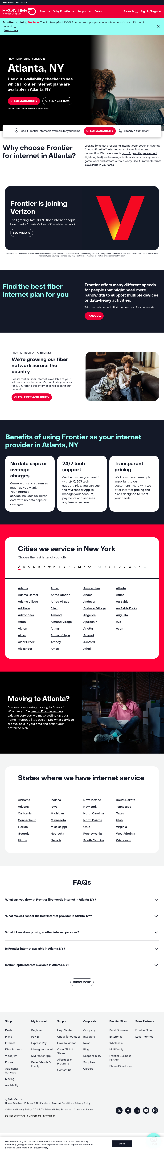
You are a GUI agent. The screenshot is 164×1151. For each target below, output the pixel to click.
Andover (89, 602)
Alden (22, 635)
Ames (55, 649)
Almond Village (61, 622)
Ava (118, 622)
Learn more (11, 30)
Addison (24, 608)
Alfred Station (60, 595)
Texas (120, 813)
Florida (23, 827)
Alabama (24, 800)
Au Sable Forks (126, 608)
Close (122, 1143)
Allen (54, 608)
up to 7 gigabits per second (139, 153)
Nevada (56, 840)
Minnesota (58, 820)
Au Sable (122, 602)
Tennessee (123, 807)
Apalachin (90, 622)
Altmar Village (60, 635)
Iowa (54, 807)
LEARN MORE (21, 233)
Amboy (56, 642)
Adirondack (26, 615)
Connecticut (27, 820)
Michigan (57, 813)
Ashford (89, 642)
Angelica (89, 615)
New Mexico (92, 800)
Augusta (122, 615)
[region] (82, 1144)
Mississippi (59, 827)
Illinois (22, 840)
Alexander (25, 649)
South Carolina (93, 840)
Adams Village (28, 602)
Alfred (55, 588)
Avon (119, 629)
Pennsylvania (92, 834)
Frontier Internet (106, 149)
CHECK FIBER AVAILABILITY (31, 397)
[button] (158, 26)
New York (90, 807)
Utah (119, 820)
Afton (22, 622)
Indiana (56, 800)
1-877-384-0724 (59, 101)
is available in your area (99, 165)
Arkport (88, 635)
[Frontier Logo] (19, 11)
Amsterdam (91, 588)
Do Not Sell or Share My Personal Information (30, 1115)
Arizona (23, 807)
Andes (87, 595)
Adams (23, 588)
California (25, 813)
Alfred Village (60, 602)
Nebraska (57, 834)
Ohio (86, 827)
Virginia (121, 827)
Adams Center (28, 595)
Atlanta (121, 588)
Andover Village (94, 608)
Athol (87, 649)
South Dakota (125, 800)
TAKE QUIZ (94, 316)
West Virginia (125, 834)
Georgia (23, 834)
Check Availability (23, 101)
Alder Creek (26, 642)
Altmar (55, 629)
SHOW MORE (82, 982)
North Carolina (93, 813)
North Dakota (92, 820)
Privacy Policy (41, 1147)
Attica (120, 595)
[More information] (15, 26)
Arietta (88, 629)
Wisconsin (123, 840)
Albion (22, 629)
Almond (56, 615)
